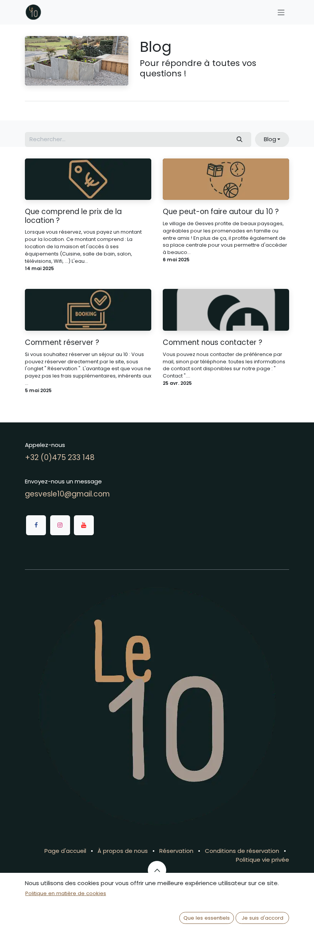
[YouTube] (84, 525)
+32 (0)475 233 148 (60, 457)
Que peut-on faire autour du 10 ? (221, 212)
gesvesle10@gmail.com (67, 494)
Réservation (176, 851)
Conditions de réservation (242, 851)
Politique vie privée (262, 860)
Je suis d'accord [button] (262, 918)
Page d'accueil (65, 851)
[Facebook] (36, 525)
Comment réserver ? (62, 342)
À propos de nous (123, 851)
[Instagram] (60, 525)
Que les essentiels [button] (206, 918)
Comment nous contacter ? (212, 342)
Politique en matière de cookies (65, 893)
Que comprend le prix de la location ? (73, 216)
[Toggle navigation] (281, 12)
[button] (272, 139)
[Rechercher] (239, 139)
